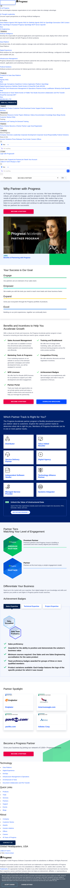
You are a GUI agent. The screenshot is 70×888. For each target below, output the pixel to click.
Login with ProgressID (7, 154)
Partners (3, 124)
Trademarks (4, 869)
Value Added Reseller (43, 445)
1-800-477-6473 (5, 162)
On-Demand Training (22, 121)
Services (3, 110)
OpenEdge (44, 84)
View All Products (8, 102)
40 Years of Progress (9, 837)
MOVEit (42, 86)
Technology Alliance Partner (47, 476)
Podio (38, 86)
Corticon (25, 84)
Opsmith (23, 26)
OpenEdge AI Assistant (10, 25)
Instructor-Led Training (7, 121)
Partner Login (26, 126)
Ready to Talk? (15, 162)
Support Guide (40, 108)
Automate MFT (8, 96)
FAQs (13, 117)
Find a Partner (4, 126)
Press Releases (17, 139)
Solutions (4, 31)
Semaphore (11, 84)
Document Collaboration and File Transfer (16, 783)
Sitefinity (15, 86)
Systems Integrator (46, 492)
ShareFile (32, 86)
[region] (35, 880)
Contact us (7, 842)
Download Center (29, 108)
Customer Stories (5, 117)
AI (1, 6)
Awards (5, 825)
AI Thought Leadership (7, 14)
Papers (21, 115)
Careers (33, 139)
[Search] (1, 141)
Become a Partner (15, 126)
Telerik (20, 86)
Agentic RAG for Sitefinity (26, 22)
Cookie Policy (55, 879)
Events (63, 115)
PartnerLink (20, 159)
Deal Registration (21, 127)
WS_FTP (8, 99)
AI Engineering (5, 29)
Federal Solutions (5, 67)
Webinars (27, 115)
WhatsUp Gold (59, 88)
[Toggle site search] (1, 164)
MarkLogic (3, 84)
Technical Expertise (31, 606)
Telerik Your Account (30, 159)
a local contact (9, 853)
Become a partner (18, 754)
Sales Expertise (12, 606)
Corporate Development (28, 135)
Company (4, 130)
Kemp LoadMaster (48, 88)
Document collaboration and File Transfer (51, 93)
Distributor (10, 444)
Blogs (58, 115)
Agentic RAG (13, 22)
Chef (7, 88)
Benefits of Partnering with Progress (16, 257)
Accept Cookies (10, 884)
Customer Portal (18, 108)
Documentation (40, 115)
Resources (4, 113)
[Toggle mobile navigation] (1, 174)
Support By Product (6, 108)
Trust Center (27, 139)
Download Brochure (51, 401)
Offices (39, 139)
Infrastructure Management (9, 58)
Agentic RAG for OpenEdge (44, 22)
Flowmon (39, 88)
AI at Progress (4, 8)
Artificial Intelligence (6, 33)
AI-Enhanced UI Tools (7, 93)
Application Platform (34, 84)
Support (3, 106)
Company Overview (6, 135)
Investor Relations (6, 139)
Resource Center (12, 115)
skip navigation (7, 2)
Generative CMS (58, 22)
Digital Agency (44, 460)
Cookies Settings (26, 884)
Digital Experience (6, 50)
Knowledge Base (50, 115)
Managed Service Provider (12, 493)
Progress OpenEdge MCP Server (29, 25)
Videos (32, 115)
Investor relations (8, 828)
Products (3, 73)
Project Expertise (52, 606)
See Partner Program (20, 512)
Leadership (16, 135)
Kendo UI (26, 86)
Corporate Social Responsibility (47, 135)
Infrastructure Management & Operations (22, 88)
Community (49, 108)
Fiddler (28, 93)
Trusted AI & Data (5, 75)
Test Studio (34, 93)
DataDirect (18, 84)
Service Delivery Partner (12, 461)
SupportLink (12, 159)
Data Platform (4, 22)
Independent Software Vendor (14, 476)
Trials (4, 795)
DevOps (2, 88)
